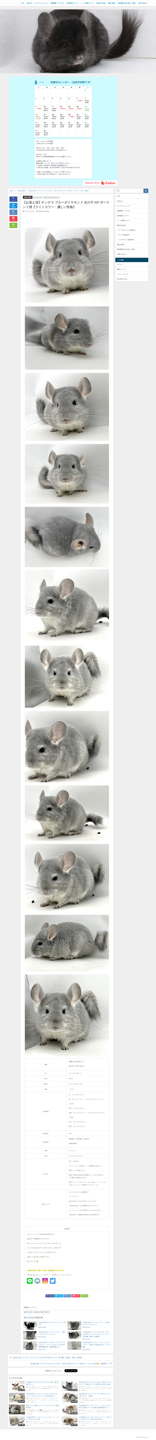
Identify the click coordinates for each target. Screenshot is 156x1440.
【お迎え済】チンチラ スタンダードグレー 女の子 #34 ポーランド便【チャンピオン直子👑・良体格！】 (69, 1363)
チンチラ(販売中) (124, 235)
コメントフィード (123, 274)
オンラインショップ (41, 3)
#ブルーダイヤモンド (52, 197)
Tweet (13, 207)
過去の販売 (111, 3)
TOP (22, 3)
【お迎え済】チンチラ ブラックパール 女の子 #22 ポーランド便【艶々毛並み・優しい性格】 (47, 1357)
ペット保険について (87, 3)
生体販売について (72, 3)
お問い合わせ (142, 3)
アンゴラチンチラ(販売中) (127, 230)
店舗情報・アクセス (57, 3)
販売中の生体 (101, 3)
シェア (13, 200)
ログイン (120, 264)
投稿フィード (121, 269)
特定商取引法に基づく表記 (127, 3)
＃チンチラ (38, 197)
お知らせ (29, 3)
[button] (3, 41)
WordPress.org (122, 279)
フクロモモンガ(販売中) (126, 239)
